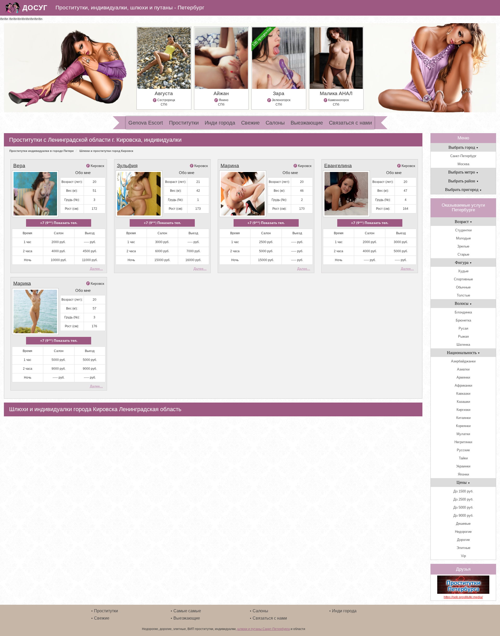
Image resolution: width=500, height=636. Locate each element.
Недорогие (463, 532)
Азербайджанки (463, 361)
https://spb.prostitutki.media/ (463, 597)
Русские (463, 450)
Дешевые (463, 524)
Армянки (463, 377)
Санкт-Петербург (463, 156)
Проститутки (184, 123)
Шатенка (463, 345)
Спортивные (463, 279)
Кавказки (463, 394)
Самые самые (187, 611)
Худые (463, 271)
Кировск (97, 166)
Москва (463, 164)
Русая (463, 328)
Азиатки (463, 369)
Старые (463, 254)
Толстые (463, 295)
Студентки (463, 230)
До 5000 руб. (463, 507)
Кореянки (463, 426)
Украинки (463, 466)
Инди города (220, 123)
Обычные (463, 287)
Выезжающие (307, 123)
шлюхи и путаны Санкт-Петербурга (263, 629)
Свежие (250, 123)
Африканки (463, 385)
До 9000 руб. (463, 515)
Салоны (275, 123)
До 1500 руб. (463, 491)
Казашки (463, 402)
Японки (463, 474)
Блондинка (463, 312)
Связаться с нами (350, 123)
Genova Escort (145, 123)
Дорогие (463, 540)
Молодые (463, 238)
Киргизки (463, 410)
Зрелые (463, 246)
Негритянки (463, 442)
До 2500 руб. (463, 499)
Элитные (463, 548)
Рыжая (463, 336)
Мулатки (463, 434)
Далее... (96, 269)
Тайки (463, 458)
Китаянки (463, 418)
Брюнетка (463, 320)
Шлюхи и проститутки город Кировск (106, 150)
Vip (463, 556)
